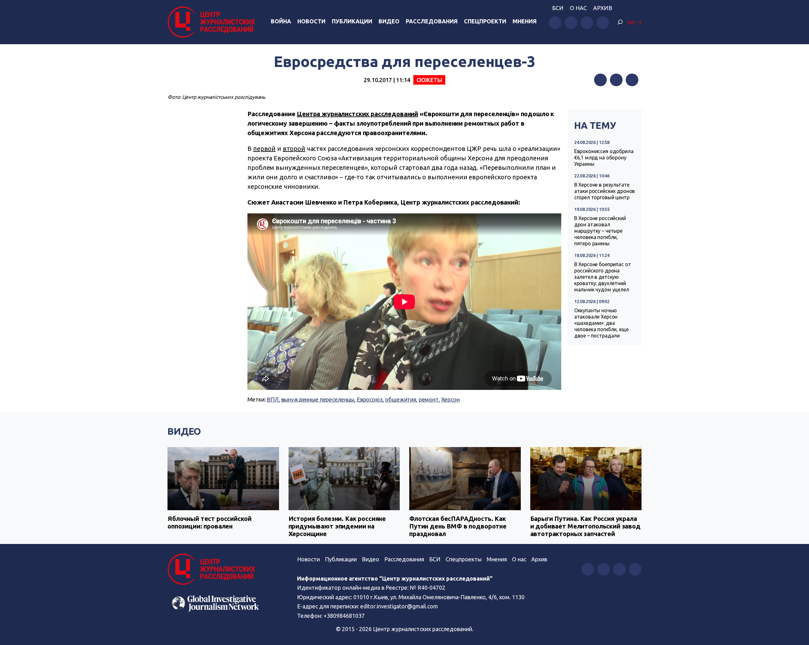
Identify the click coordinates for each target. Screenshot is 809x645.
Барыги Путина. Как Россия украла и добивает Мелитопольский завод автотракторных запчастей (585, 526)
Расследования (432, 21)
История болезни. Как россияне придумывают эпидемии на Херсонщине (337, 526)
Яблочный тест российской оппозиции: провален (209, 522)
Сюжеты (429, 80)
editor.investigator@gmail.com (399, 606)
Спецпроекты (464, 559)
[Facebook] (600, 80)
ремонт (429, 399)
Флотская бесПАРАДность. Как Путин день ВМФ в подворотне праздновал (458, 526)
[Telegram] (632, 80)
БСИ (557, 8)
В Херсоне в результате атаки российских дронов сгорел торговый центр (604, 191)
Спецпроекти (485, 21)
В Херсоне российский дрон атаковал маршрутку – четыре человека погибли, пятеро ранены (600, 230)
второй (294, 148)
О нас (578, 8)
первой (264, 148)
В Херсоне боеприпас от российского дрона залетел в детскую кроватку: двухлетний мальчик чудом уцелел (602, 276)
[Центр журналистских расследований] (213, 22)
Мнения (525, 21)
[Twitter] (616, 80)
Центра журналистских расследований (357, 113)
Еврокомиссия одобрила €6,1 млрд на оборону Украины (604, 157)
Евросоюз (370, 399)
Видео (389, 21)
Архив (602, 8)
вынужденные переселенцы (318, 399)
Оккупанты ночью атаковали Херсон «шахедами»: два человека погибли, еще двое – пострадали (601, 323)
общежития (400, 399)
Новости (311, 21)
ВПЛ (273, 399)
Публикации (352, 21)
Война (281, 21)
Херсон (450, 399)
